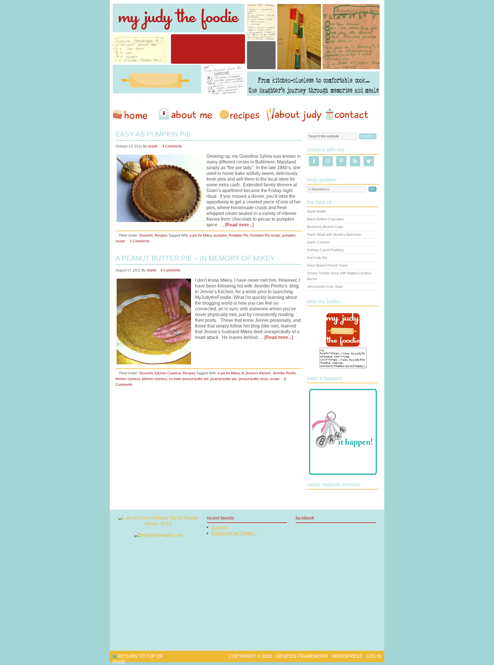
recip (264, 379)
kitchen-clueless (154, 379)
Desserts (146, 235)
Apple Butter (316, 211)
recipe (275, 379)
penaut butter (248, 379)
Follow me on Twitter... (233, 533)
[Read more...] (239, 224)
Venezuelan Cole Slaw (324, 287)
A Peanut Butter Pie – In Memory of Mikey (195, 258)
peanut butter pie (223, 379)
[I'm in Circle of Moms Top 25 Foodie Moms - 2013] (158, 523)
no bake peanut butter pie (189, 379)
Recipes (240, 114)
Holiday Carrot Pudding (325, 250)
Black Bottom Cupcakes (325, 219)
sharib (153, 146)
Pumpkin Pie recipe (265, 235)
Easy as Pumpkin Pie (153, 134)
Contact (346, 114)
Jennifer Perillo (284, 373)
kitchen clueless (127, 379)
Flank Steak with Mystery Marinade (334, 235)
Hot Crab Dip (317, 258)
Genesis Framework (302, 656)
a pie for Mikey (201, 235)
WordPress (347, 656)
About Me (186, 114)
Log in (373, 656)
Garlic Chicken (318, 242)
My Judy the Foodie (247, 50)
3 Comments (172, 146)
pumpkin (220, 235)
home (133, 114)
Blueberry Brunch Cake (325, 227)
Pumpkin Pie (238, 235)
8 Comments (170, 270)
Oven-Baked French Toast (327, 265)
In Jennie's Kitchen (256, 373)
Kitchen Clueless (168, 373)
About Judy (293, 114)
